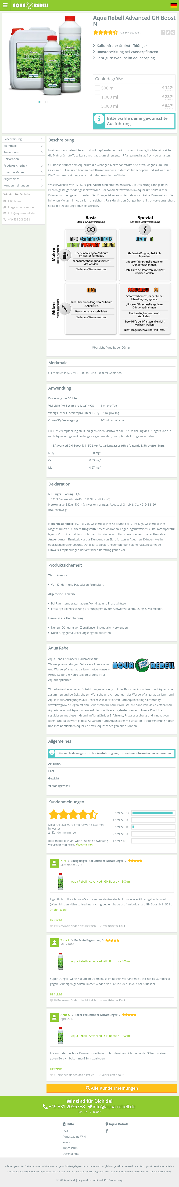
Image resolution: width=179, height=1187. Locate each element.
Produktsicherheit (15, 165)
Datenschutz (71, 1154)
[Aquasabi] (31, 5)
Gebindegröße (109, 78)
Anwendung (11, 152)
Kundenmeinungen (16, 185)
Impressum (70, 1148)
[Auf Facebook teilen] (163, 32)
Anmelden (85, 845)
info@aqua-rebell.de (21, 213)
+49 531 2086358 (19, 219)
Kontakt (68, 1142)
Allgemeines (11, 179)
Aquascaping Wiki (74, 1137)
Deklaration (11, 159)
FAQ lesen (14, 201)
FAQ (65, 1131)
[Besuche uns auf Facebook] (109, 1131)
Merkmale (10, 146)
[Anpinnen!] (173, 32)
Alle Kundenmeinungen (114, 1088)
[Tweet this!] (168, 32)
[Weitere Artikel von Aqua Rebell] (144, 665)
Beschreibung (12, 139)
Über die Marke (13, 172)
